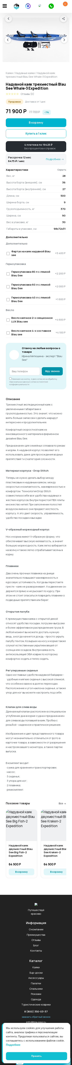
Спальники (36, 989)
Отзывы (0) (27, 94)
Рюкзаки (36, 994)
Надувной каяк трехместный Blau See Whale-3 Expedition (31, 74)
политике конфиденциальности (28, 383)
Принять (36, 1056)
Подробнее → (55, 159)
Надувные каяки (25, 73)
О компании (36, 929)
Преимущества (36, 935)
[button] (36, 146)
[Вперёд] (64, 40)
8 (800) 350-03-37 (36, 1011)
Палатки (36, 983)
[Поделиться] (63, 18)
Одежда (36, 999)
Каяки (9, 73)
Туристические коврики (36, 1004)
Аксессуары (36, 978)
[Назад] (8, 18)
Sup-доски (36, 973)
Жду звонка (52, 371)
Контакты (36, 950)
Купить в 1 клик (36, 133)
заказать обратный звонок (36, 1016)
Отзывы (36, 940)
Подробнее (13, 1044)
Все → (62, 803)
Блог (36, 945)
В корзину (36, 122)
